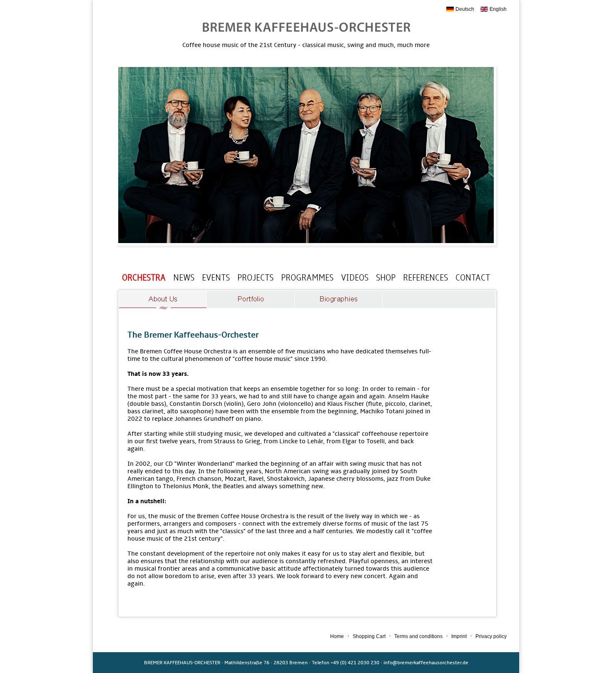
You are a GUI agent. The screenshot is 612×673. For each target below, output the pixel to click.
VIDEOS (354, 277)
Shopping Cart (369, 636)
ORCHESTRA (144, 277)
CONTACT (472, 277)
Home (337, 636)
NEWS (183, 277)
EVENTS (216, 277)
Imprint (459, 636)
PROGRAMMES (307, 277)
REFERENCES (425, 277)
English (498, 9)
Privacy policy (491, 636)
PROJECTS (255, 277)
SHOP (386, 277)
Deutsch (464, 9)
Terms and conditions (418, 636)
